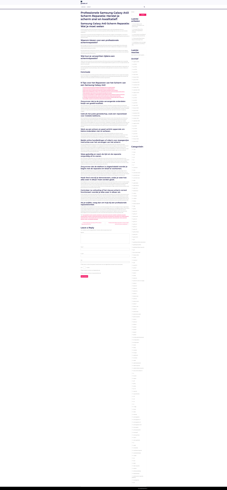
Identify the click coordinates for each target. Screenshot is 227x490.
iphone (134, 275)
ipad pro (134, 267)
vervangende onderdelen (93, 219)
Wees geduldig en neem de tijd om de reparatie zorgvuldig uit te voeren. (97, 93)
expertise (95, 214)
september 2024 (136, 120)
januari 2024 (135, 141)
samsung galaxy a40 (92, 217)
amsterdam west (136, 177)
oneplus (134, 378)
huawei (134, 257)
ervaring (90, 214)
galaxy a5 (135, 211)
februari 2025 (136, 107)
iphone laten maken (137, 314)
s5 (133, 404)
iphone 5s (135, 288)
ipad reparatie (136, 270)
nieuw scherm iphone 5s (137, 370)
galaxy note (135, 216)
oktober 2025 (136, 87)
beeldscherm (135, 190)
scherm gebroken (136, 440)
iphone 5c (135, 285)
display (134, 200)
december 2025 (136, 82)
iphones (134, 334)
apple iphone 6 (136, 185)
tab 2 (134, 460)
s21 (134, 401)
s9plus (134, 411)
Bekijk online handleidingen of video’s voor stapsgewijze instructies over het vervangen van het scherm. (104, 91)
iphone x (134, 324)
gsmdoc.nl (84, 3)
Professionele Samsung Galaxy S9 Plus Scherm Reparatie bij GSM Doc (91, 223)
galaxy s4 (135, 218)
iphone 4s (135, 278)
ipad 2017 (135, 265)
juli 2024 (135, 125)
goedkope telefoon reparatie (138, 247)
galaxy (134, 208)
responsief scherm (84, 217)
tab (134, 458)
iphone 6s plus (136, 301)
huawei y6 (135, 260)
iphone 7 (135, 303)
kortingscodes (136, 342)
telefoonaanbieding (137, 470)
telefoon (134, 468)
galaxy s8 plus (136, 231)
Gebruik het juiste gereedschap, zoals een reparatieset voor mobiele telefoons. (99, 88)
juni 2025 (135, 97)
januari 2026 (135, 79)
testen (86, 219)
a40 (134, 154)
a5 (133, 159)
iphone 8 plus (135, 311)
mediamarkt (135, 355)
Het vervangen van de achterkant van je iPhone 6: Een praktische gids (138, 25)
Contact (89, 6)
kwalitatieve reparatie (121, 214)
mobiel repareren (136, 365)
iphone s (134, 319)
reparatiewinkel (136, 393)
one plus (134, 375)
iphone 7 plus (135, 306)
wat (134, 482)
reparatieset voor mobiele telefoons (121, 216)
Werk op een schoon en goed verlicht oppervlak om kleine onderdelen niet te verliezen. (100, 90)
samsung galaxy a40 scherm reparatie (104, 217)
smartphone (135, 447)
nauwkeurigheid (84, 216)
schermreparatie (115, 217)
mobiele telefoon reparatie (138, 368)
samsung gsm (135, 427)
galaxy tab (135, 234)
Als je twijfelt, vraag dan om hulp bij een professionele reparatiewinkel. (97, 98)
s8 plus (134, 409)
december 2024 (136, 113)
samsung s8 (135, 432)
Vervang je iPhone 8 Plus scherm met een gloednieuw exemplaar (137, 30)
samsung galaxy (136, 416)
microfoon (135, 357)
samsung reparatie (137, 429)
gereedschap (99, 214)
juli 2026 (135, 64)
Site (81, 260)
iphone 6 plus (135, 296)
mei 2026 (135, 69)
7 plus (134, 149)
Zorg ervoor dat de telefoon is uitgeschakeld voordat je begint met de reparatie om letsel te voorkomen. (104, 94)
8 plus (134, 152)
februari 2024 (136, 138)
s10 (134, 396)
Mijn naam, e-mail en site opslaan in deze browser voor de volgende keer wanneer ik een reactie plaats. (102, 264)
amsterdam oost (136, 175)
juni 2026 (135, 66)
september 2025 (136, 89)
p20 (134, 380)
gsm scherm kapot (136, 252)
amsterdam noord (136, 172)
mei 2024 (135, 131)
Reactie (82, 232)
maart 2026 (135, 74)
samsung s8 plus (136, 434)
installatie (114, 214)
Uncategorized (136, 480)
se (133, 442)
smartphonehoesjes (137, 452)
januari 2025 (135, 110)
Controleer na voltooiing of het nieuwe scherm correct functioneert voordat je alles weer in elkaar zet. (103, 97)
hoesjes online (136, 254)
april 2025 (135, 102)
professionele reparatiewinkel (108, 216)
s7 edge (134, 406)
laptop (134, 347)
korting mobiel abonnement (138, 337)
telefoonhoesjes (136, 473)
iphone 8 (135, 308)
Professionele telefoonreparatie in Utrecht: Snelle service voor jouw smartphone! (119, 223)
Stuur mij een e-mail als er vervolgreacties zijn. (91, 270)
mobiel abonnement (137, 362)
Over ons (83, 6)
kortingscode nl (136, 339)
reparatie (135, 391)
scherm (134, 437)
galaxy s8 (135, 229)
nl (133, 373)
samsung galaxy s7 (137, 419)
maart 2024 (135, 136)
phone (134, 383)
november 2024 (136, 115)
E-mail (82, 253)
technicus (83, 219)
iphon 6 (134, 272)
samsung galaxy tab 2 (137, 424)
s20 (134, 398)
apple (134, 180)
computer (135, 195)
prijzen (134, 386)
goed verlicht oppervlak (107, 214)
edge (134, 206)
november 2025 (136, 84)
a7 (133, 164)
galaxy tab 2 (135, 236)
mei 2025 (135, 100)
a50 (134, 162)
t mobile (134, 455)
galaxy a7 (135, 213)
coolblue (134, 198)
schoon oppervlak (123, 217)
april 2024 (135, 133)
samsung (135, 414)
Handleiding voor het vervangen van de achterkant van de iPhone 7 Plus (139, 43)
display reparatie (136, 203)
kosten (134, 344)
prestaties (90, 216)
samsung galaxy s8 (137, 422)
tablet (134, 463)
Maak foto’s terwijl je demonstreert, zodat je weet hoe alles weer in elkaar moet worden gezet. (102, 95)
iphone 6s (135, 298)
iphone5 (134, 326)
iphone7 (134, 332)
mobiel (134, 360)
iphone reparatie (136, 316)
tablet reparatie (136, 465)
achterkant (135, 167)
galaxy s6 (135, 224)
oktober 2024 (136, 118)
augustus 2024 (136, 123)
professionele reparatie (96, 216)
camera (134, 193)
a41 (134, 157)
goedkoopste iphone (137, 244)
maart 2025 (135, 105)
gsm (134, 249)
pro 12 (134, 388)
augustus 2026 (136, 61)
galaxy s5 (135, 221)
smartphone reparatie (137, 450)
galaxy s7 (135, 226)
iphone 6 (135, 293)
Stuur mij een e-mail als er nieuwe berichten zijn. (91, 273)
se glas (134, 445)
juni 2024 (135, 128)
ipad (134, 262)
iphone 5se (135, 290)
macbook (135, 350)
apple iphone (135, 182)
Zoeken (132, 11)
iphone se (135, 321)
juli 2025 (135, 95)
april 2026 (135, 71)
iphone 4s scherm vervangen (138, 280)
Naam (82, 246)
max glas (135, 352)
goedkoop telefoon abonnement (139, 242)
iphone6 (134, 329)
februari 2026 (136, 77)
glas (134, 239)
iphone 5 (135, 283)
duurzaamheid (86, 214)
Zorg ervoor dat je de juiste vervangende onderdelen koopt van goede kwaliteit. (99, 87)
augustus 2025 (136, 92)
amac (134, 170)
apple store (135, 188)
